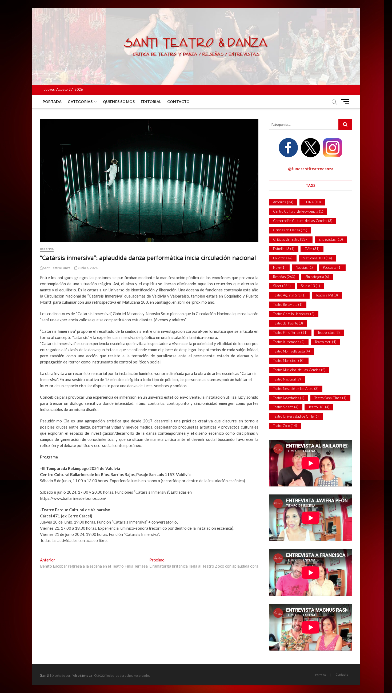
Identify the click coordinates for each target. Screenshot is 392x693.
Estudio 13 (283, 249)
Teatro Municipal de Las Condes (299, 370)
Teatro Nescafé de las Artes (295, 388)
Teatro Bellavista (287, 304)
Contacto (178, 101)
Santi (44, 675)
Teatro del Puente (288, 323)
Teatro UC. (319, 407)
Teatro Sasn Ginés (330, 398)
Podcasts (332, 267)
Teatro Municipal (289, 360)
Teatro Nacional (287, 379)
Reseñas (47, 249)
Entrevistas (331, 239)
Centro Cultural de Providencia (298, 211)
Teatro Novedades (288, 398)
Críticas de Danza (290, 230)
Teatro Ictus (329, 332)
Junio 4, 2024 (87, 268)
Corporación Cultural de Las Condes (302, 221)
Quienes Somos (119, 101)
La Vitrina (283, 258)
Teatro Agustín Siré (289, 295)
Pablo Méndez (82, 676)
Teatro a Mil (327, 295)
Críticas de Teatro (291, 239)
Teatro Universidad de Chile (296, 416)
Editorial (151, 101)
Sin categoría (317, 277)
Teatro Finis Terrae (290, 332)
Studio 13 (310, 286)
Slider (282, 286)
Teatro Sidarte (285, 407)
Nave (279, 267)
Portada (52, 101)
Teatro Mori (325, 342)
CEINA (312, 202)
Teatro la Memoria (289, 342)
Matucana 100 (317, 258)
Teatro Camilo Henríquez (293, 314)
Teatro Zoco (285, 425)
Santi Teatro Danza (56, 268)
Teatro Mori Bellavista (291, 351)
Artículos (283, 202)
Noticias (304, 267)
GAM (312, 249)
